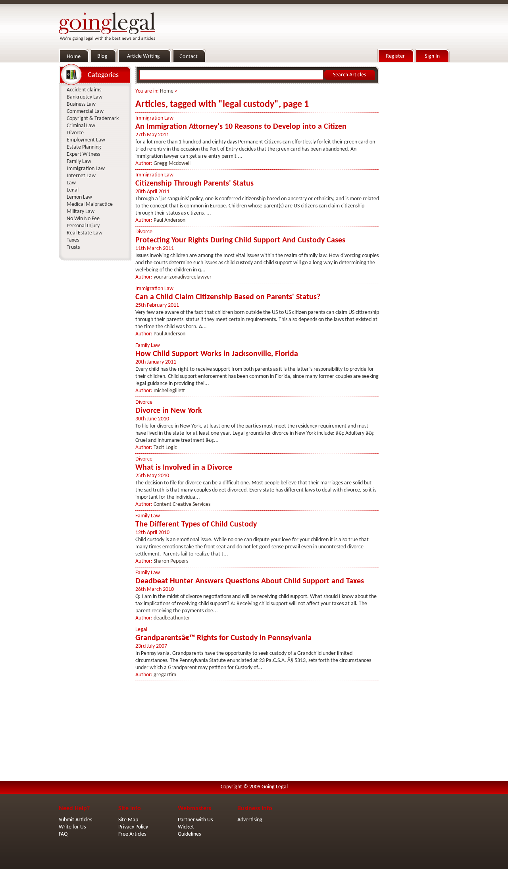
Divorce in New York (168, 411)
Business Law (81, 104)
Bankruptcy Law (84, 97)
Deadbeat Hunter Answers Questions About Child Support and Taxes (249, 581)
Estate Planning (84, 147)
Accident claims (84, 90)
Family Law (147, 345)
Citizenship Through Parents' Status (194, 184)
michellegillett (169, 391)
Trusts (73, 247)
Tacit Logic (165, 448)
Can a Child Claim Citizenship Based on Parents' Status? (227, 297)
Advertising (249, 820)
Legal (141, 630)
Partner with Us (195, 820)
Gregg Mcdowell (172, 163)
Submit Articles (75, 820)
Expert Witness (83, 154)
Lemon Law (79, 197)
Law (71, 183)
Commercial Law (85, 111)
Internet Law (81, 176)
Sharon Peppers (171, 561)
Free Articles (132, 834)
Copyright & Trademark (93, 119)
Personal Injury (83, 226)
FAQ (63, 834)
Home (166, 91)
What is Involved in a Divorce (183, 468)
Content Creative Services (182, 504)
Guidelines (189, 834)
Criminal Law (81, 126)
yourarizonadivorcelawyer (183, 277)
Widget (186, 827)
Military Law (80, 212)
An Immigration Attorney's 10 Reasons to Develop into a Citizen (240, 127)
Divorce (143, 232)
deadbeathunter (172, 618)
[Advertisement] (416, 183)
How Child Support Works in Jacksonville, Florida (216, 354)
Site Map (128, 820)
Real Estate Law (84, 233)
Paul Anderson (169, 220)
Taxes (73, 240)
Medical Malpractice (90, 204)
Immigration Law (154, 118)
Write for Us (72, 827)
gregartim (165, 675)
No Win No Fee (83, 219)
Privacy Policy (133, 827)
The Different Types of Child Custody (196, 524)
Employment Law (86, 140)
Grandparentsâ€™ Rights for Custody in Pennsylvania (223, 638)
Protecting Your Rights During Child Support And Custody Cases (240, 240)
